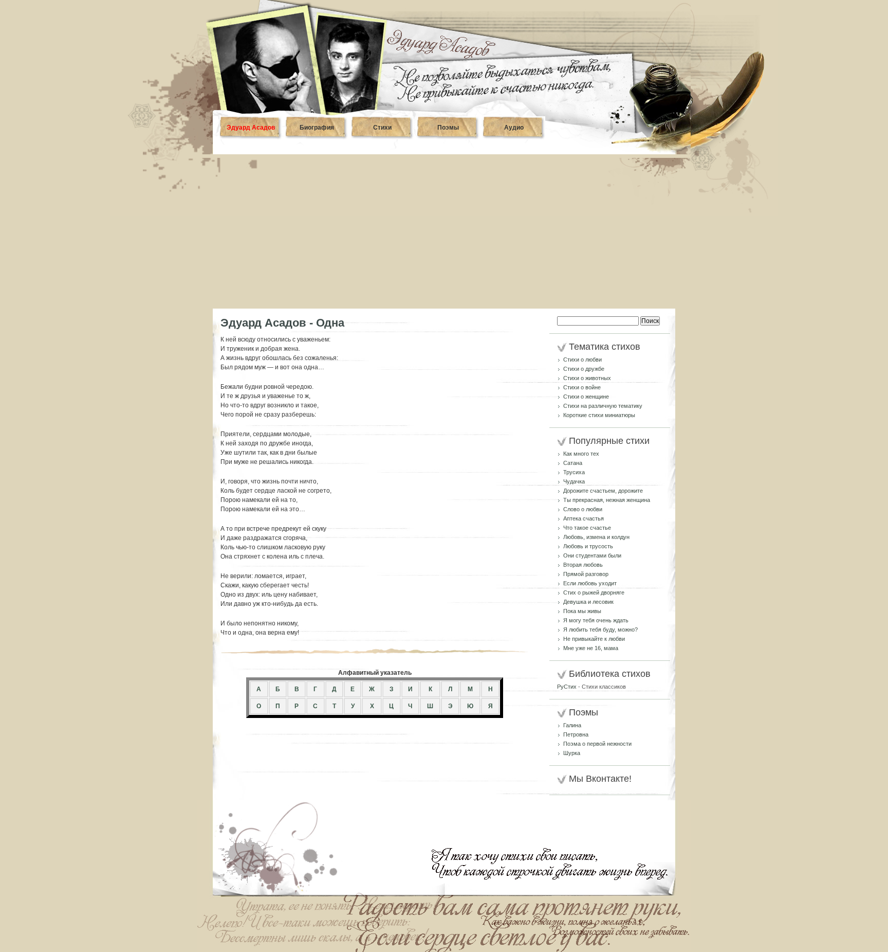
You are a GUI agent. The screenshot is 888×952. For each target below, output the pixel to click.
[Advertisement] (444, 231)
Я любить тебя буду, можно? (600, 629)
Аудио (514, 127)
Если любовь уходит (590, 583)
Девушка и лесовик (588, 602)
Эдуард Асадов (251, 127)
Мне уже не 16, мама (590, 648)
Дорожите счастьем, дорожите (603, 491)
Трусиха (574, 472)
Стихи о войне (582, 387)
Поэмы (448, 127)
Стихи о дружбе (583, 369)
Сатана (572, 463)
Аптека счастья (583, 518)
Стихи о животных (587, 378)
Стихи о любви (582, 359)
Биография (317, 127)
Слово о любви (582, 509)
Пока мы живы (582, 611)
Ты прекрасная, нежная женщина (606, 500)
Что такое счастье (587, 528)
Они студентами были (592, 555)
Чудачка (574, 481)
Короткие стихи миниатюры (599, 415)
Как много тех (581, 454)
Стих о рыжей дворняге (593, 592)
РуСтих (567, 687)
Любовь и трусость (588, 546)
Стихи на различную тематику (602, 406)
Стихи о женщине (586, 396)
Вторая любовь (583, 565)
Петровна (575, 734)
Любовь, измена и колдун (596, 537)
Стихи (382, 127)
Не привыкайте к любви (594, 639)
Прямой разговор (585, 574)
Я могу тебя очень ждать (595, 620)
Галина (572, 725)
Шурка (571, 753)
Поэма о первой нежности (597, 744)
